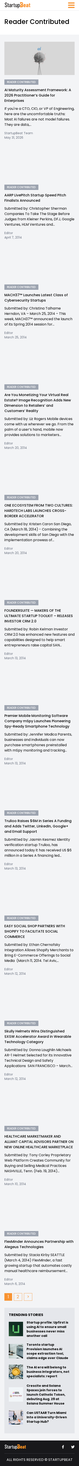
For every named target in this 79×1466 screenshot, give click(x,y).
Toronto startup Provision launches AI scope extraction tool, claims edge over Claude (48, 1351)
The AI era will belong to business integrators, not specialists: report (48, 1371)
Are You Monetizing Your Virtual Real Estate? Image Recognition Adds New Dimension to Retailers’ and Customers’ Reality (37, 402)
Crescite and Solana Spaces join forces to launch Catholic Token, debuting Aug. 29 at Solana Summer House (46, 1394)
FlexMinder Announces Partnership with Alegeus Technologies (39, 1244)
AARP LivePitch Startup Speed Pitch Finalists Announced (35, 198)
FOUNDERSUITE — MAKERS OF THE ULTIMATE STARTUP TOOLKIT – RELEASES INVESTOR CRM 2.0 (38, 616)
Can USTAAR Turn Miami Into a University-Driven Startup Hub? (47, 1417)
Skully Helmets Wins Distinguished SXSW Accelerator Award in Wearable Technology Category (37, 1036)
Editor (8, 233)
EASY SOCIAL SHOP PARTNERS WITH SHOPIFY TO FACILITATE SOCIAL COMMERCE (34, 931)
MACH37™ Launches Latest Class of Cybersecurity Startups (36, 297)
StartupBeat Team (18, 133)
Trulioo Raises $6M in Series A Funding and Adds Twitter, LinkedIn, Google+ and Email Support (38, 826)
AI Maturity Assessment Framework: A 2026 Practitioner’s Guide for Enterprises (37, 95)
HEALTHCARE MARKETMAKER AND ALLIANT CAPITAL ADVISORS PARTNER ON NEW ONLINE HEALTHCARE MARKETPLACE (39, 1142)
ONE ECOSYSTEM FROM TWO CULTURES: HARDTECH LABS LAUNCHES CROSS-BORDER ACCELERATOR (38, 511)
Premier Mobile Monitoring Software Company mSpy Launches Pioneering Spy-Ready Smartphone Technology (37, 721)
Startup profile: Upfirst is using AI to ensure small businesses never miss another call (47, 1329)
